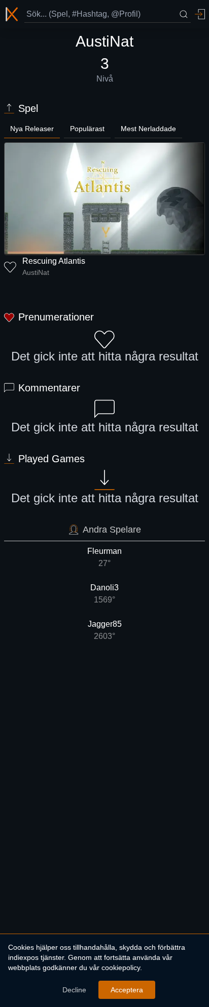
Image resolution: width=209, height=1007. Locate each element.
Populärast (87, 129)
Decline (74, 990)
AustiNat (35, 272)
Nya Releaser (32, 129)
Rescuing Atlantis (53, 261)
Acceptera (127, 990)
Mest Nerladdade (148, 129)
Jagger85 (105, 630)
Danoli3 (104, 593)
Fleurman (104, 557)
